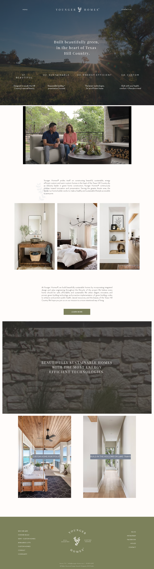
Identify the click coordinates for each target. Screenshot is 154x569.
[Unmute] (30, 161)
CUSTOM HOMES (24, 546)
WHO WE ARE (23, 531)
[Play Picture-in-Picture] (124, 161)
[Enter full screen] (128, 161)
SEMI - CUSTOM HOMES (26, 539)
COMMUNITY (22, 554)
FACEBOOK (131, 540)
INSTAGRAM (131, 536)
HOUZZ (133, 543)
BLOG (133, 532)
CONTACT (132, 547)
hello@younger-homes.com (76, 563)
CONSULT (21, 550)
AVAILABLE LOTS (24, 543)
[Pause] (26, 161)
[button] (25, 9)
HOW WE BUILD (23, 535)
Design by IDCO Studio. (87, 566)
